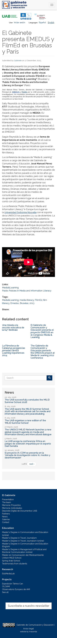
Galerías (6, 519)
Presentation (8, 499)
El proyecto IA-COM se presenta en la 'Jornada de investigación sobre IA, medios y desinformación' (27, 455)
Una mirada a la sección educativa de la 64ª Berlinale (13, 327)
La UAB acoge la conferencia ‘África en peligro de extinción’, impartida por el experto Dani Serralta (28, 443)
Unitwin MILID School (11, 558)
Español (42, 22)
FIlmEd (38, 300)
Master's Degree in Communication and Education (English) (25, 545)
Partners (6, 513)
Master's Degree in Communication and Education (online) (25, 533)
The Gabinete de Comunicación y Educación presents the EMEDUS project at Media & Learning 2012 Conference (43, 351)
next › (31, 464)
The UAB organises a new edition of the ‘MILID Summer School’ (25, 421)
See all (5, 592)
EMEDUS (16, 92)
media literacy (27, 300)
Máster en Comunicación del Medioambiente (23, 555)
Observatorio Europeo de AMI (16, 589)
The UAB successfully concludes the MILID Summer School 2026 (27, 401)
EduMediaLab (8, 573)
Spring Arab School (11, 560)
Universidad (20, 212)
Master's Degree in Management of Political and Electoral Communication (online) (24, 550)
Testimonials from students (14, 563)
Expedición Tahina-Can (12, 583)
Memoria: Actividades (12, 508)
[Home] (14, 5)
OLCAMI (6, 586)
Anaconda (33, 632)
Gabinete (18, 60)
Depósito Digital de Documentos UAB (19, 511)
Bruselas (24, 303)
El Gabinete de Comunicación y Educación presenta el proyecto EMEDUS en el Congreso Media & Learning (42, 331)
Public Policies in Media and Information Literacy (26, 290)
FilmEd (25, 92)
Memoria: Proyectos (11, 505)
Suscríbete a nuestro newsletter (28, 605)
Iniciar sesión (19, 22)
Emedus (14, 303)
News (5, 516)
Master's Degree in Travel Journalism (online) (23, 541)
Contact (5, 522)
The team (6, 502)
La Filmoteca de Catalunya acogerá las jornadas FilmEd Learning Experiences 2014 (13, 350)
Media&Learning (10, 287)
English (51, 22)
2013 (31, 303)
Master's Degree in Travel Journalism (19, 538)
